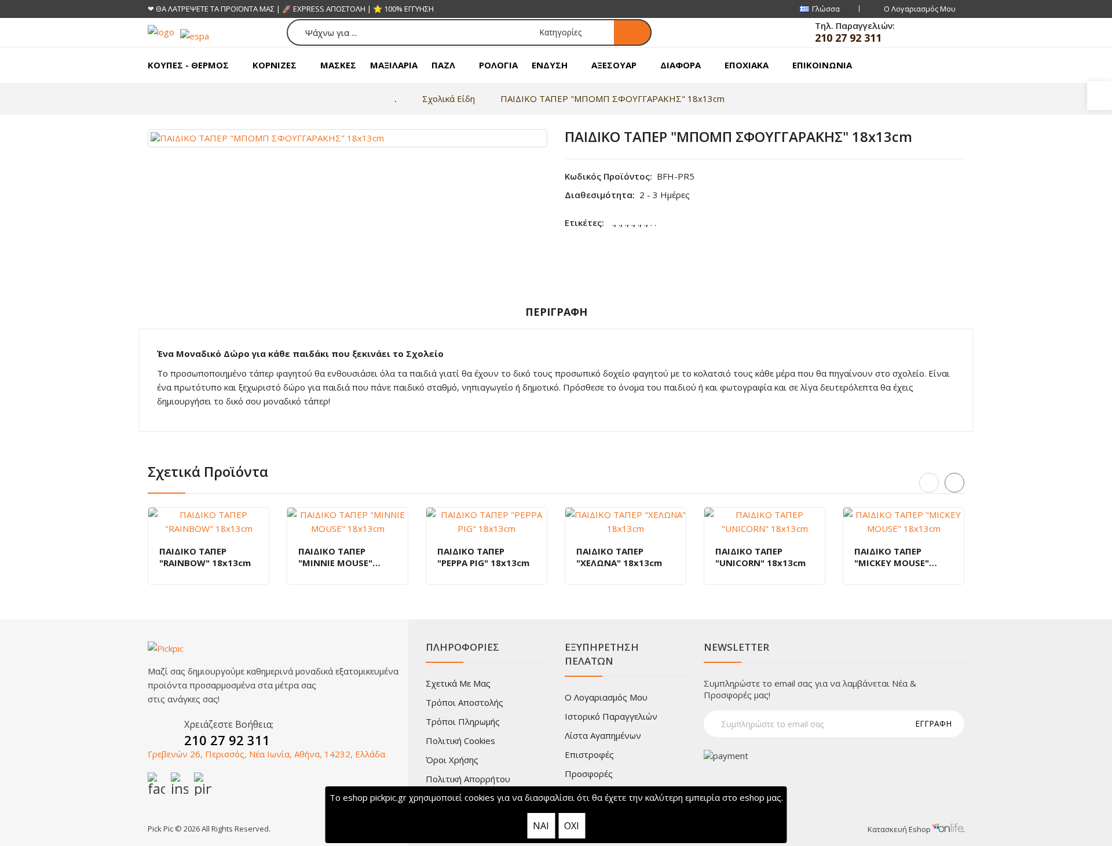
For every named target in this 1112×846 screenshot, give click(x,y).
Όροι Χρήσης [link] (452, 759)
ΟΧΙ (571, 825)
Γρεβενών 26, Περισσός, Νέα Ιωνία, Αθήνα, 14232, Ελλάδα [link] (266, 754)
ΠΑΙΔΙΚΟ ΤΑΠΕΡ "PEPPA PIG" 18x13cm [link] (483, 557)
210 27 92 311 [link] (848, 38)
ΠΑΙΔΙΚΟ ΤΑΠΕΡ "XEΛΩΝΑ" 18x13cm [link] (619, 557)
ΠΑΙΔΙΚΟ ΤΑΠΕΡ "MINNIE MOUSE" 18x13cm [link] (335, 557)
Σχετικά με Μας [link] (458, 683)
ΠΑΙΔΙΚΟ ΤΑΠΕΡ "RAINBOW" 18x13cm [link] (205, 557)
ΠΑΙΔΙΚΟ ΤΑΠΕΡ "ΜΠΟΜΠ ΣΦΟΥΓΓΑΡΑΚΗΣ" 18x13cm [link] (612, 98)
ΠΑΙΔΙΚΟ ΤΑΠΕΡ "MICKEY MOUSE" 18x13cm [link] (891, 557)
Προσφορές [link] (589, 773)
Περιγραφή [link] (556, 312)
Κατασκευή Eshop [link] (900, 829)
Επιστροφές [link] (589, 754)
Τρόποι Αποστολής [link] (464, 702)
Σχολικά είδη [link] (448, 98)
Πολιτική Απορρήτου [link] (468, 779)
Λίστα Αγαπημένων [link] (603, 735)
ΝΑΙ (541, 825)
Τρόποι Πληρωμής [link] (463, 721)
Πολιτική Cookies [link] (460, 740)
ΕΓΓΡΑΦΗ (933, 723)
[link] (1099, 95)
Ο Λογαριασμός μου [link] (606, 697)
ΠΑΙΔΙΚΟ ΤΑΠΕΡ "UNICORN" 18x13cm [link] (760, 557)
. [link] (613, 222)
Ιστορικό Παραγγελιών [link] (611, 716)
